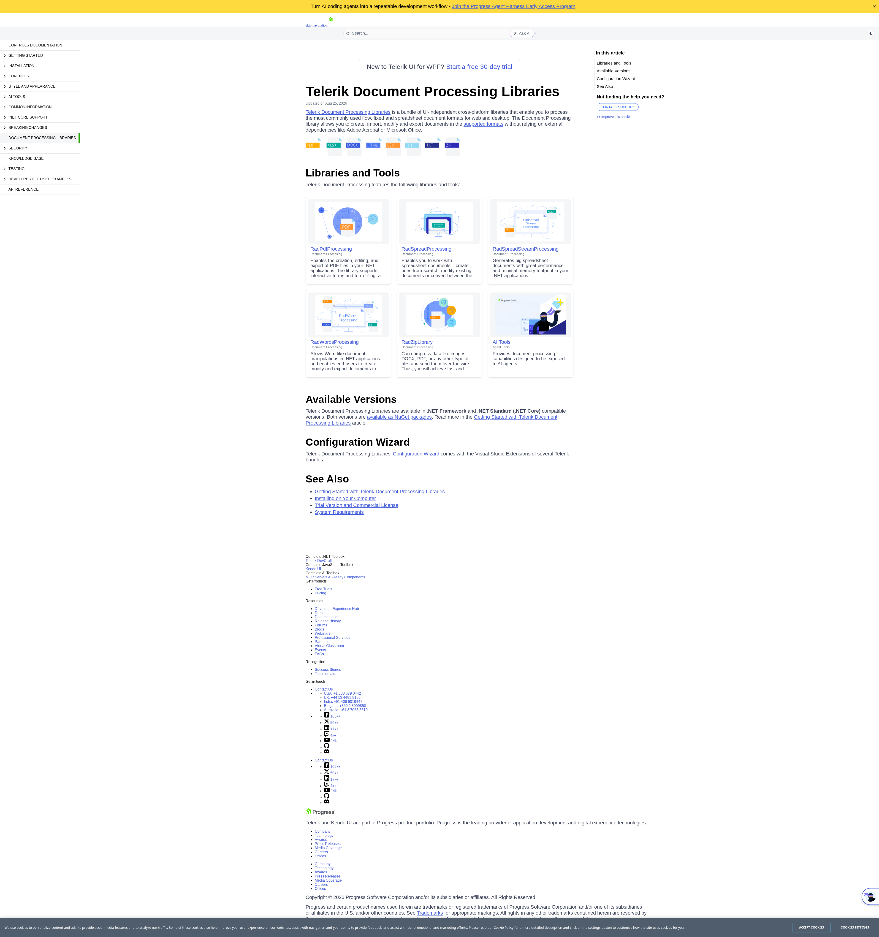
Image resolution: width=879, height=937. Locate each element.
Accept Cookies (811, 927)
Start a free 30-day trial (479, 66)
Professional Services (332, 637)
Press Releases (328, 844)
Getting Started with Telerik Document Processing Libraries (380, 491)
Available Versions (351, 399)
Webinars (322, 633)
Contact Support (618, 107)
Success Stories (328, 670)
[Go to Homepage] (330, 25)
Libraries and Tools (353, 173)
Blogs (319, 629)
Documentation (327, 617)
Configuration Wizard (358, 442)
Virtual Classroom (329, 646)
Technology (324, 835)
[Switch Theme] (870, 33)
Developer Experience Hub (337, 609)
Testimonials (325, 674)
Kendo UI (313, 569)
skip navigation (317, 25)
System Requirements (339, 512)
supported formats (483, 124)
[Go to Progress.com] (320, 814)
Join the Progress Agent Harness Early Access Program (513, 6)
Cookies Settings (855, 927)
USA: (342, 693)
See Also (327, 479)
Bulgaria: (345, 706)
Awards (321, 840)
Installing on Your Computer (345, 498)
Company (323, 831)
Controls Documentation (35, 45)
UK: (342, 697)
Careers (321, 852)
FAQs (319, 654)
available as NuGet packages (399, 417)
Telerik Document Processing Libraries (432, 91)
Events (320, 650)
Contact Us (324, 689)
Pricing (320, 593)
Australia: (346, 710)
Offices (320, 856)
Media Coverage (328, 848)
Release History (328, 621)
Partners (321, 642)
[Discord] (326, 752)
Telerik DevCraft (319, 561)
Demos (320, 613)
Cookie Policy (503, 927)
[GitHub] (326, 747)
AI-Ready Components (346, 577)
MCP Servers (316, 577)
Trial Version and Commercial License (356, 505)
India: (343, 702)
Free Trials (323, 589)
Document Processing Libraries (42, 138)
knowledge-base (26, 158)
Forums (321, 625)
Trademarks (430, 913)
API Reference (23, 189)
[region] (439, 927)
